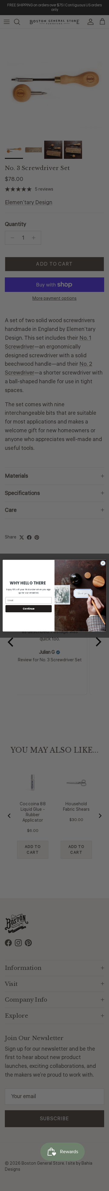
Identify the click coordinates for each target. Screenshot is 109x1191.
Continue (28, 608)
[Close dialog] (103, 563)
